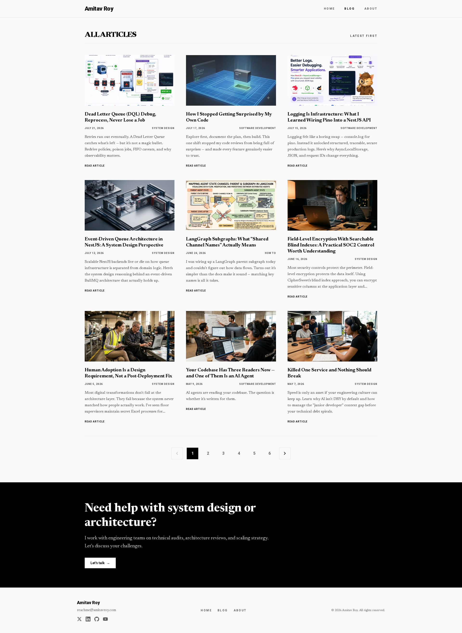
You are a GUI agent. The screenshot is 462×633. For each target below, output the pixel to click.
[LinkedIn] (88, 619)
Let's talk (100, 563)
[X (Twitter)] (79, 619)
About (370, 8)
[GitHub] (96, 619)
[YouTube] (105, 619)
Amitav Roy (99, 8)
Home (329, 8)
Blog (349, 8)
